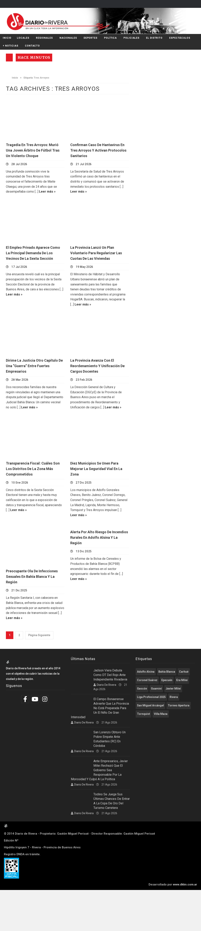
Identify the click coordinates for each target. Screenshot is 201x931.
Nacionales (68, 38)
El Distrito (154, 38)
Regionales (44, 38)
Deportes (90, 38)
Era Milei (182, 680)
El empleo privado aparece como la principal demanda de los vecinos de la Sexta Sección (33, 253)
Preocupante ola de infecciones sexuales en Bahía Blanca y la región (32, 576)
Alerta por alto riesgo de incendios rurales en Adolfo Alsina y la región (99, 537)
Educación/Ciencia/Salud (94, 104)
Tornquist (143, 713)
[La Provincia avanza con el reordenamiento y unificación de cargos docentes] (99, 334)
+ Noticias (10, 45)
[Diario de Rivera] (99, 21)
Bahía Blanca (166, 671)
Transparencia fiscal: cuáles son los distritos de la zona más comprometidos (33, 468)
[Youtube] (35, 699)
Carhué (183, 671)
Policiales (131, 38)
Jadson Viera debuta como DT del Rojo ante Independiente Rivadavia (110, 675)
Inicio (7, 38)
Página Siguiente (39, 635)
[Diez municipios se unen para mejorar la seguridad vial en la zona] (99, 437)
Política (110, 38)
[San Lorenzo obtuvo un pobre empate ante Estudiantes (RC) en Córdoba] (80, 737)
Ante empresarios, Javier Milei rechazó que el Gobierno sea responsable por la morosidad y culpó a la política (99, 770)
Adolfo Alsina (145, 671)
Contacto (32, 45)
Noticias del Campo (25, 320)
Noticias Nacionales (90, 207)
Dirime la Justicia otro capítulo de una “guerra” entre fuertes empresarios (34, 365)
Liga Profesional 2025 (151, 697)
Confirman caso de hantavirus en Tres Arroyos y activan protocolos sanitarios (98, 150)
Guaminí (156, 688)
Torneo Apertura (178, 705)
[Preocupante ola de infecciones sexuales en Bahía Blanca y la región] (35, 544)
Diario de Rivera (106, 684)
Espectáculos (179, 38)
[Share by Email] (47, 130)
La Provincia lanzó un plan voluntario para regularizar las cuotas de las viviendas (96, 253)
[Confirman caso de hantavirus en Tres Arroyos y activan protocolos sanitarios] (99, 118)
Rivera (174, 697)
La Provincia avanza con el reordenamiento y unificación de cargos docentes (97, 365)
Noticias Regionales (26, 207)
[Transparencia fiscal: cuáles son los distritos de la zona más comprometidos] (35, 437)
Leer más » (47, 191)
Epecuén (166, 680)
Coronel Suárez (147, 680)
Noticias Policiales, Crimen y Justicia (33, 106)
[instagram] (45, 699)
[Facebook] (25, 699)
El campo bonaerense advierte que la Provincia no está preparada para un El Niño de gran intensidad (100, 708)
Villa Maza (160, 713)
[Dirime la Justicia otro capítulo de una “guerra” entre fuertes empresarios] (35, 334)
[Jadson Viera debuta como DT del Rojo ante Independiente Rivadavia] (80, 675)
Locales (23, 38)
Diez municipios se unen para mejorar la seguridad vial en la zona (96, 468)
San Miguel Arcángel (150, 705)
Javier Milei (173, 688)
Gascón (142, 688)
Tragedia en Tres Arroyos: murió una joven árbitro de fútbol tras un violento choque (32, 150)
